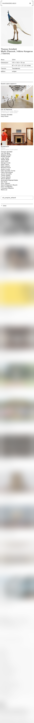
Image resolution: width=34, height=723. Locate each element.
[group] (17, 26)
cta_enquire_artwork (9, 198)
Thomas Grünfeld (9, 49)
